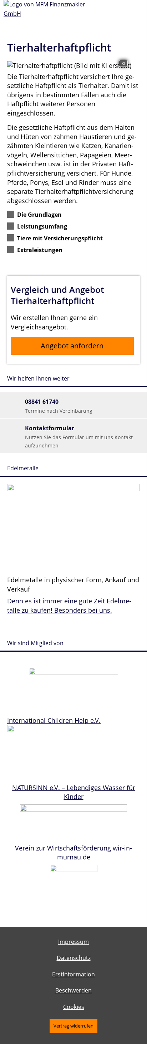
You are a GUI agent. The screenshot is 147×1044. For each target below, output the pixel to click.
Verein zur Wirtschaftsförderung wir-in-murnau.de (73, 853)
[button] (39, 214)
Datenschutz (74, 958)
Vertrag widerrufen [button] (73, 1026)
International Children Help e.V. (54, 720)
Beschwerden (73, 990)
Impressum (73, 942)
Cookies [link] (73, 1007)
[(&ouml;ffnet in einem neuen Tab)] (73, 672)
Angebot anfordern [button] (72, 346)
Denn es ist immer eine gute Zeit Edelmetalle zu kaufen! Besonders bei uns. (69, 605)
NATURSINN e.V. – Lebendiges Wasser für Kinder (73, 792)
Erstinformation (73, 974)
